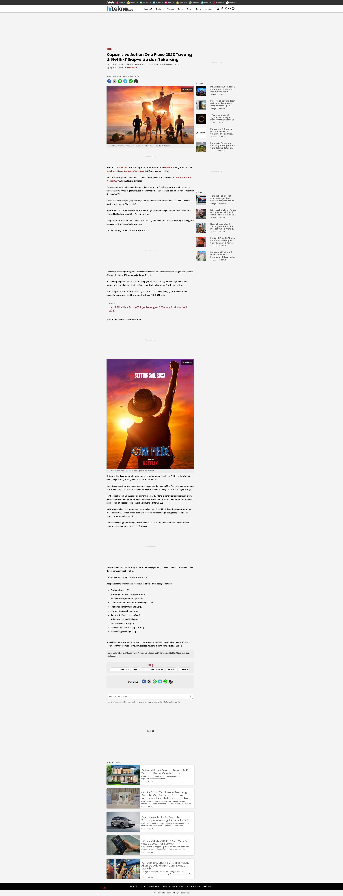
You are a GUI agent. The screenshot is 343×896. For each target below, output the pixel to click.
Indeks (207, 9)
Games (170, 9)
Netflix (124, 167)
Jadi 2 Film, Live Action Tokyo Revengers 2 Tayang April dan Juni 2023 (148, 309)
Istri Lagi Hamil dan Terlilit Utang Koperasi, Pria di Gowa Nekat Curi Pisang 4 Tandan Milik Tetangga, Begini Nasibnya (223, 212)
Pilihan (199, 192)
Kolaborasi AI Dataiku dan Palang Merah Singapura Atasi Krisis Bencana (221, 131)
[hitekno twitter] (226, 9)
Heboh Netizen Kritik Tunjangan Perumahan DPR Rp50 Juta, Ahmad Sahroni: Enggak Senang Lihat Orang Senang (222, 226)
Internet (148, 9)
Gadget (159, 9)
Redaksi (133, 886)
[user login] (218, 10)
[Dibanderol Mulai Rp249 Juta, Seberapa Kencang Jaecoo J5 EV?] (123, 830)
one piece (184, 669)
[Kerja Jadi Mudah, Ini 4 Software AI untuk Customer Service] (123, 854)
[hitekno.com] (120, 10)
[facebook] (109, 82)
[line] (120, 82)
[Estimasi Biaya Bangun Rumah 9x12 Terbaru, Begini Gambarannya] (123, 783)
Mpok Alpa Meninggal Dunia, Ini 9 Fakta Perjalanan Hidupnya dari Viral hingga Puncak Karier (222, 254)
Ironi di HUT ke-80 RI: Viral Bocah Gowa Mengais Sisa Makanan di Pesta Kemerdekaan (222, 240)
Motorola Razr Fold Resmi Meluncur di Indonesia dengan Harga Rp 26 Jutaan (223, 103)
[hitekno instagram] (233, 9)
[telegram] (125, 82)
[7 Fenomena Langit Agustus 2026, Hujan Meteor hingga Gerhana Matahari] (201, 122)
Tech (198, 9)
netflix (135, 669)
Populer (200, 83)
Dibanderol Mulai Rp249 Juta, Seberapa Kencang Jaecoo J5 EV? (164, 819)
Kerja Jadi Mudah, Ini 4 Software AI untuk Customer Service (164, 842)
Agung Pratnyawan (115, 67)
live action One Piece (134, 170)
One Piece (112, 170)
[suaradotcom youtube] (229, 9)
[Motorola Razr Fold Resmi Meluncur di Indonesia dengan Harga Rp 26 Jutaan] (201, 108)
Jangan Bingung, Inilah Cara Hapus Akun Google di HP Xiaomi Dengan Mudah (165, 865)
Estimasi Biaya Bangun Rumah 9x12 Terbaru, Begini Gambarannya (165, 772)
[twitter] (114, 82)
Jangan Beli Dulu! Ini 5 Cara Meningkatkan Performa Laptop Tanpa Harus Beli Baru (222, 198)
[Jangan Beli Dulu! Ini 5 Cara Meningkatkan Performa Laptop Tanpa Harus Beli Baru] (201, 203)
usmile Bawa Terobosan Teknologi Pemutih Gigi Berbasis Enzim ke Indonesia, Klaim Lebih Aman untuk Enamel (164, 795)
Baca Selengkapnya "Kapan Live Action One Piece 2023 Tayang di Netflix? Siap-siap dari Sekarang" (149, 654)
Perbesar (188, 90)
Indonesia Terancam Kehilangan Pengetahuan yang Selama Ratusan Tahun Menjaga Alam (222, 145)
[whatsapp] (130, 82)
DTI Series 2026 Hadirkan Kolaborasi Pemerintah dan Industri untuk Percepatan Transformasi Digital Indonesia (222, 89)
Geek (189, 9)
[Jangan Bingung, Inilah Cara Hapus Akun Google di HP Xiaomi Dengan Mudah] (123, 877)
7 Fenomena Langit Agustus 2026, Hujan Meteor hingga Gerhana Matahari (222, 117)
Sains (180, 9)
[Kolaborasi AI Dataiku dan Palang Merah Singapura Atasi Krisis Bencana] (201, 136)
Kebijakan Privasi (193, 886)
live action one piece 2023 (152, 669)
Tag (150, 665)
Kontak (143, 886)
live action (169, 167)
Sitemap (207, 886)
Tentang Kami (154, 886)
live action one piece (120, 669)
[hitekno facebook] (222, 9)
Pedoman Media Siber (173, 886)
